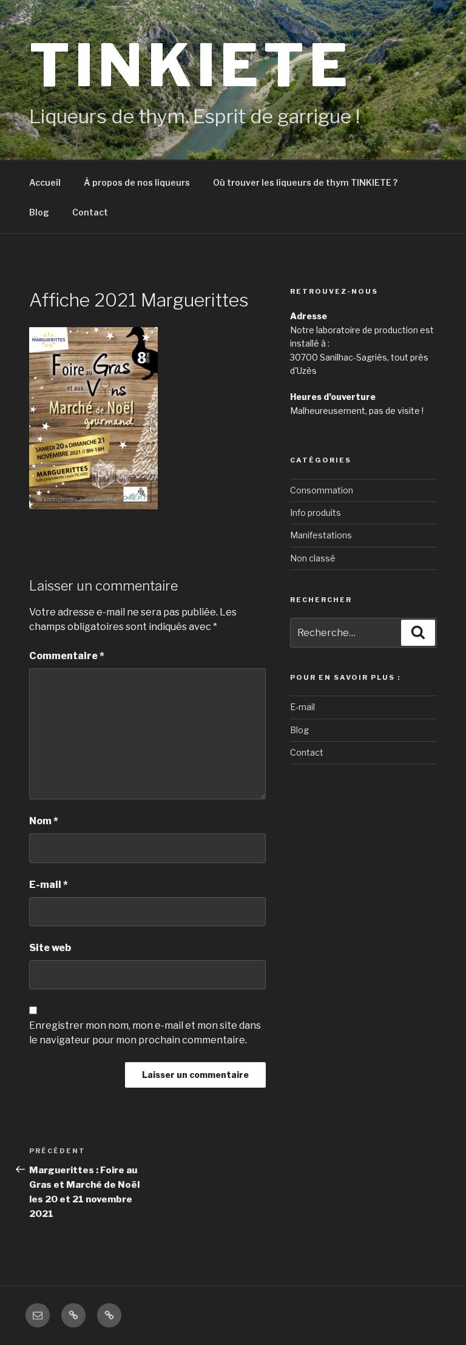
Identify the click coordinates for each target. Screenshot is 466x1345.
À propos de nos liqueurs (137, 182)
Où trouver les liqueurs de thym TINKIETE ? (305, 182)
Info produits (315, 512)
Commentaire (66, 656)
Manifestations (321, 535)
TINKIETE (190, 65)
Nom (43, 821)
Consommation (321, 490)
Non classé (313, 558)
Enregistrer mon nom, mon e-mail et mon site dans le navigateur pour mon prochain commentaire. (145, 1033)
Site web (50, 948)
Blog (39, 212)
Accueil (45, 182)
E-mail (48, 884)
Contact (90, 212)
